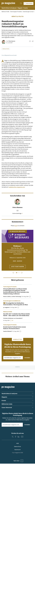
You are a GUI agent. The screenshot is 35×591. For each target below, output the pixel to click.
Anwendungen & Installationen (11, 301)
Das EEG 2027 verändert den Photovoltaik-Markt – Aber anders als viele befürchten (16, 314)
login (16, 226)
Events (25, 8)
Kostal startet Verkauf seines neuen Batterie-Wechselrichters (14, 327)
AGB (17, 443)
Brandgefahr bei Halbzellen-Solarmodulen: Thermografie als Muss (15, 303)
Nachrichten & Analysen (9, 8)
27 (12, 320)
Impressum (17, 450)
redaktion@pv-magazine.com (17, 187)
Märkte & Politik (5, 11)
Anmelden (27, 358)
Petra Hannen (12, 41)
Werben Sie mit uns (17, 433)
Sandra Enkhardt (7, 331)
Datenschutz (17, 446)
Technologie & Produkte (16, 11)
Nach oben (16, 461)
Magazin (20, 8)
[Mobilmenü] (21, 3)
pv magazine (6, 307)
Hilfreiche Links (7, 404)
